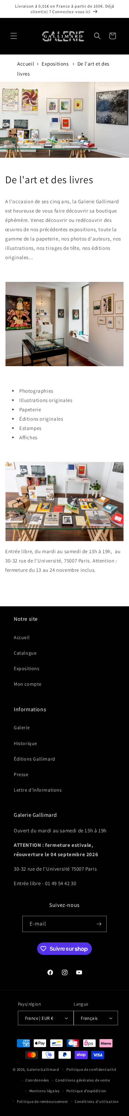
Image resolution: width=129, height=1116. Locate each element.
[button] (13, 35)
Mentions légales (44, 1090)
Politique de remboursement (42, 1101)
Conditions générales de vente (82, 1080)
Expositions (55, 63)
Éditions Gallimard (34, 759)
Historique (25, 743)
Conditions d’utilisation (97, 1101)
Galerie (22, 727)
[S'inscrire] (98, 924)
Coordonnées (37, 1080)
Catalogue (25, 653)
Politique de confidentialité (91, 1069)
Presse (21, 774)
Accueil (25, 63)
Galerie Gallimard (43, 1069)
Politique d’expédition (86, 1090)
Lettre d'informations (38, 790)
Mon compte (28, 684)
